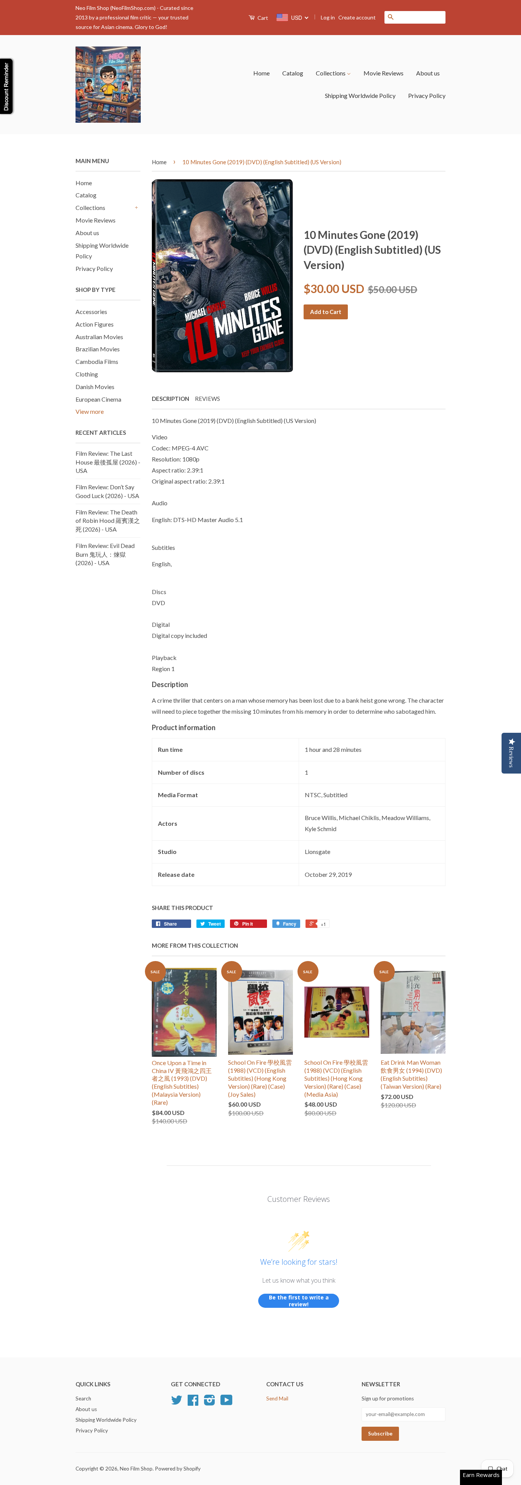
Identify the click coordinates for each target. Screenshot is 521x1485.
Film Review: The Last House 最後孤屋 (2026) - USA (108, 462)
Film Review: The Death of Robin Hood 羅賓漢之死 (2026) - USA (108, 520)
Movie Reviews (383, 73)
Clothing (87, 374)
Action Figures (95, 324)
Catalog (292, 73)
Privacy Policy (426, 95)
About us (428, 73)
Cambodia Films (97, 361)
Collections (331, 73)
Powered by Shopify (178, 1469)
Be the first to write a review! (299, 1301)
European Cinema (98, 399)
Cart (262, 17)
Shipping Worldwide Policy (360, 95)
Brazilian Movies (98, 348)
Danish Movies (95, 386)
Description (170, 398)
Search (83, 1398)
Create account (357, 17)
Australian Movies (99, 336)
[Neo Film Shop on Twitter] (176, 1403)
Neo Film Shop (136, 1469)
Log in (328, 17)
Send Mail (277, 1398)
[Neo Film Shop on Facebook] (193, 1403)
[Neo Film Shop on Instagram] (209, 1403)
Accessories (91, 311)
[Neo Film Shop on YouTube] (226, 1403)
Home (261, 73)
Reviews (207, 398)
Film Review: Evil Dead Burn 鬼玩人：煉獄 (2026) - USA (105, 554)
